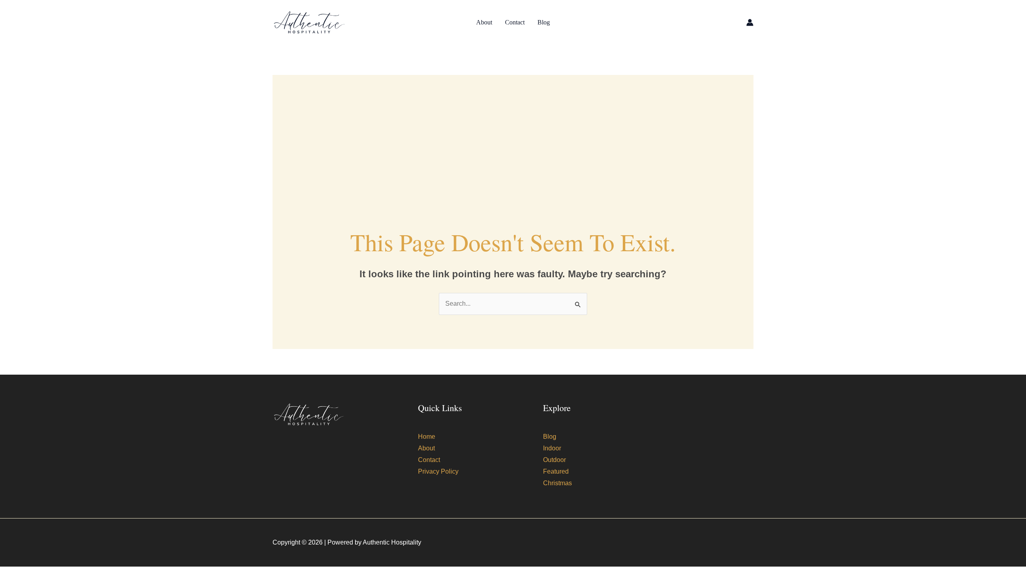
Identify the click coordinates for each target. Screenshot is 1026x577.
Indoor (552, 448)
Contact (515, 22)
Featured (556, 471)
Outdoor (554, 459)
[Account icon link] (749, 22)
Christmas (557, 483)
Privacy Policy (438, 471)
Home (426, 436)
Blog (543, 22)
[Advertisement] (513, 131)
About (484, 22)
